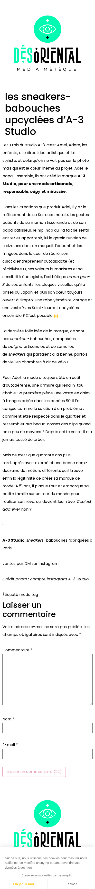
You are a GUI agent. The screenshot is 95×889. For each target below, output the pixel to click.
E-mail (10, 745)
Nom (8, 719)
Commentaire (17, 650)
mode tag (28, 594)
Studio (18, 540)
